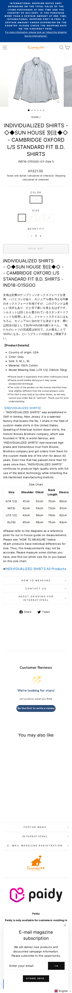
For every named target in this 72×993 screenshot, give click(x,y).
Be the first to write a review (36, 708)
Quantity (36, 229)
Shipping (60, 175)
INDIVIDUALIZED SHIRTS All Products (35, 569)
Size (36, 210)
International (35, 836)
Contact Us (36, 588)
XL (49, 217)
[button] (63, 991)
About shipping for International (36, 598)
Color (36, 192)
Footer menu (35, 827)
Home (35, 117)
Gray (36, 199)
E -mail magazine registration (35, 845)
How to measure (36, 580)
